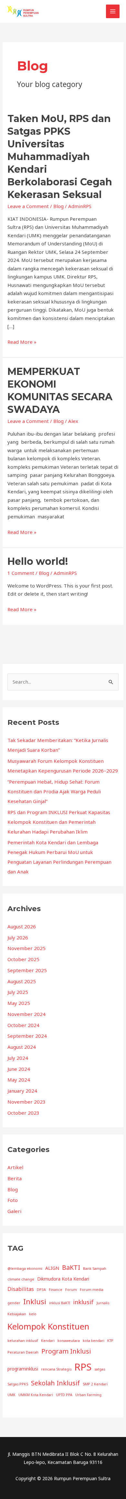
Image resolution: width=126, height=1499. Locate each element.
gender (13, 1303)
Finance (55, 1289)
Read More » (22, 342)
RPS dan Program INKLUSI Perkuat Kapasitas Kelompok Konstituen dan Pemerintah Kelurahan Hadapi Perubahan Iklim (58, 822)
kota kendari (93, 1340)
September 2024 (27, 1036)
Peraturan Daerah (22, 1352)
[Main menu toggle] (113, 12)
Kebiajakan (16, 1314)
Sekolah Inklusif (55, 1383)
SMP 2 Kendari (95, 1384)
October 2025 (23, 959)
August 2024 (21, 1047)
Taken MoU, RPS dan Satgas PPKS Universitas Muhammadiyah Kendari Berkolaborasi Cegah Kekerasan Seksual (59, 157)
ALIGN (52, 1268)
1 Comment (20, 573)
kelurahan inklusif (22, 1340)
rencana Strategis (56, 1369)
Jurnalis (103, 1303)
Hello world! (37, 561)
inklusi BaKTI (59, 1303)
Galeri (14, 1211)
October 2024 (23, 1025)
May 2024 (18, 1079)
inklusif (83, 1302)
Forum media (91, 1289)
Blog (58, 206)
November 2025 (26, 948)
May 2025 (18, 1003)
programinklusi (22, 1369)
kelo (33, 1314)
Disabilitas (20, 1289)
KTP (110, 1340)
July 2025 (17, 992)
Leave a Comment (28, 206)
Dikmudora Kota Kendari (63, 1279)
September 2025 (27, 970)
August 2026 (21, 926)
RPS (82, 1366)
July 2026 (17, 937)
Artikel (15, 1167)
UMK (11, 1395)
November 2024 (26, 1014)
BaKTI (71, 1267)
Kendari (48, 1340)
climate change (20, 1279)
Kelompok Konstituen (48, 1326)
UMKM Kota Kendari (35, 1395)
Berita (14, 1178)
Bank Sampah (94, 1268)
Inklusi (34, 1301)
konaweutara (69, 1340)
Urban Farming (88, 1395)
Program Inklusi (66, 1351)
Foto (12, 1200)
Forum (71, 1289)
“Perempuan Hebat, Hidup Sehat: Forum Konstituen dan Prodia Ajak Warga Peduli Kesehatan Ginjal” (54, 791)
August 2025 (21, 981)
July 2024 (17, 1058)
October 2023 (23, 1112)
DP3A (41, 1289)
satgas (99, 1369)
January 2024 (22, 1090)
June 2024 (18, 1069)
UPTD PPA (64, 1395)
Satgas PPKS (17, 1384)
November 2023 (26, 1101)
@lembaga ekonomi (24, 1268)
